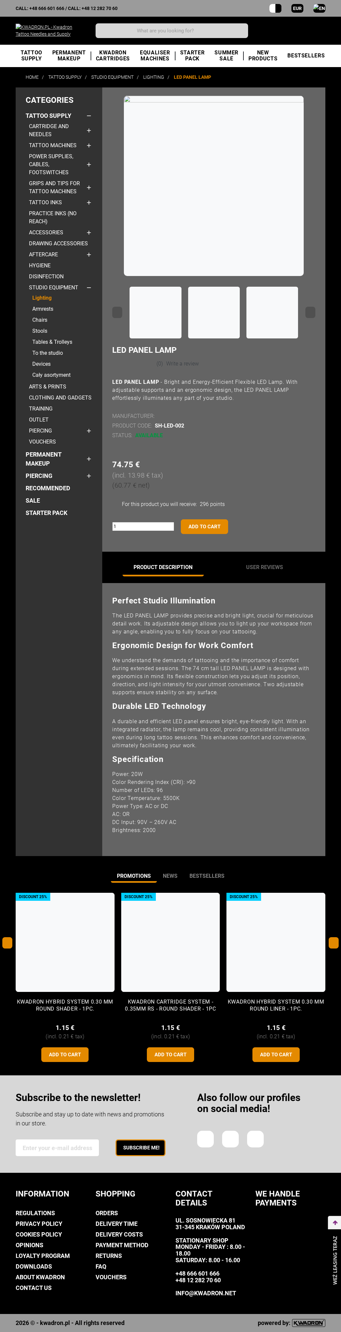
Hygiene (40, 265)
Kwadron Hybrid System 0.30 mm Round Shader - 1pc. (65, 1005)
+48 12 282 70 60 (100, 8)
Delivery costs (119, 1234)
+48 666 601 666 (46, 8)
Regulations (35, 1213)
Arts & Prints (47, 386)
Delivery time (117, 1223)
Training (41, 409)
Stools (39, 331)
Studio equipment (53, 287)
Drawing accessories (58, 243)
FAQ (101, 1266)
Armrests (42, 309)
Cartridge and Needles (49, 130)
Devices (41, 364)
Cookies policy (39, 1234)
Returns (109, 1255)
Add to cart (204, 527)
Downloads (34, 1266)
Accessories (46, 232)
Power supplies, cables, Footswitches (51, 164)
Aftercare (43, 254)
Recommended (48, 488)
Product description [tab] (163, 567)
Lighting (42, 298)
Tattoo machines (53, 145)
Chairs (39, 320)
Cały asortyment (51, 375)
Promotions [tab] (134, 876)
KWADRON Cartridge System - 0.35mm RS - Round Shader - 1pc (170, 1005)
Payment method (122, 1245)
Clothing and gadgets (60, 397)
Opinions (29, 1245)
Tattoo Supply (48, 115)
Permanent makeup (43, 459)
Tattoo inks (45, 202)
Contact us (34, 1287)
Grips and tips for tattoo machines (54, 187)
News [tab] (170, 876)
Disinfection (46, 276)
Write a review (182, 363)
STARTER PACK (46, 512)
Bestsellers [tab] (206, 876)
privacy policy (39, 1223)
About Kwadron (40, 1277)
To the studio (47, 353)
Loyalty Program (43, 1255)
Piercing (40, 431)
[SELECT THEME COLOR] (275, 8)
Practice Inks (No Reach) (53, 217)
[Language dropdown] (319, 8)
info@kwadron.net (205, 1293)
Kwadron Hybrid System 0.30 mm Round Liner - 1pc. (276, 1005)
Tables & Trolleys (52, 342)
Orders (107, 1213)
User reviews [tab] (264, 567)
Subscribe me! (141, 1148)
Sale (33, 500)
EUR (297, 8)
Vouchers (42, 442)
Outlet (39, 420)
